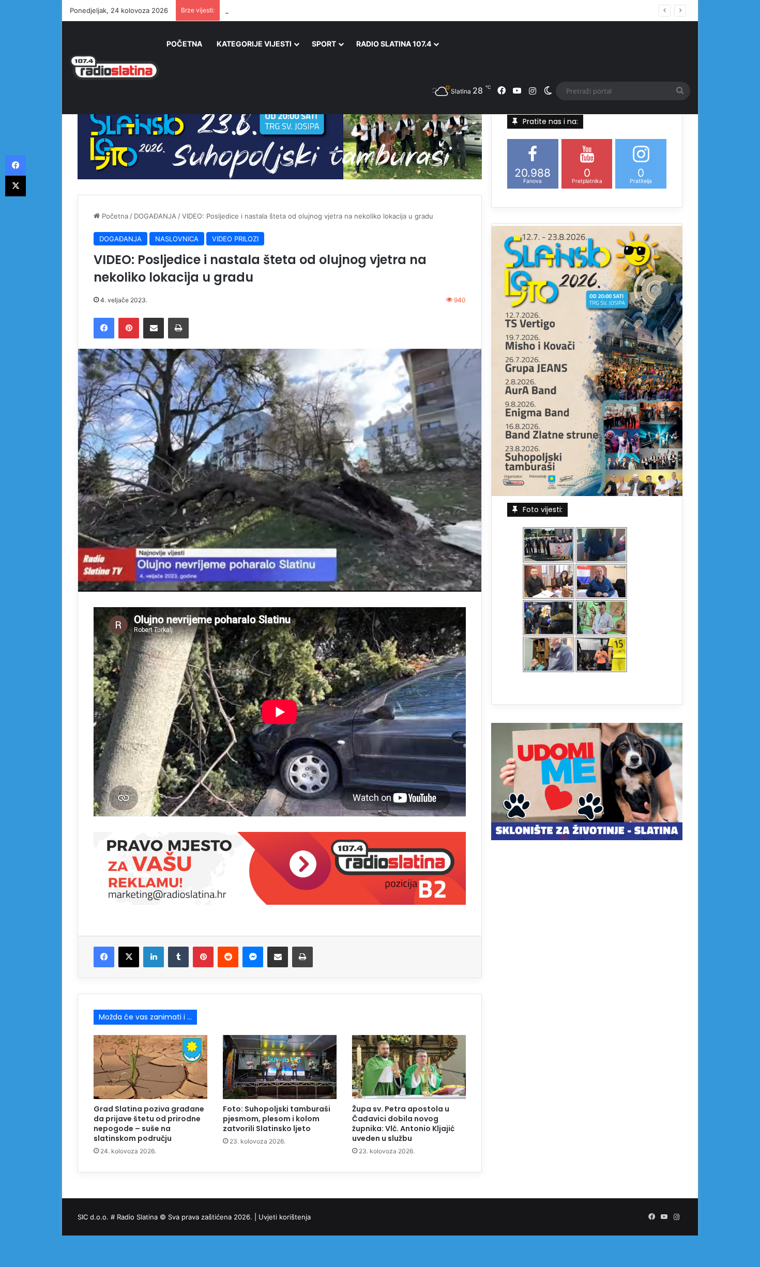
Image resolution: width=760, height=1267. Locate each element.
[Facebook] (104, 328)
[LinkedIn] (153, 957)
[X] (128, 957)
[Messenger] (252, 957)
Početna (114, 216)
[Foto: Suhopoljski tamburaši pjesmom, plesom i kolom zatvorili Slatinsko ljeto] (280, 1067)
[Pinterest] (128, 328)
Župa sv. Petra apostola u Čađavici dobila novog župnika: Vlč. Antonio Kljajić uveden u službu (375, 10)
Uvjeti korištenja (285, 1217)
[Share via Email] (153, 328)
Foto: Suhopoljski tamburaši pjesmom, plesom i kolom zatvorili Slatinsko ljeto (276, 1119)
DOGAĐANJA (155, 216)
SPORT (324, 43)
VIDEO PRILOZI (235, 239)
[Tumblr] (178, 957)
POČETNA (184, 43)
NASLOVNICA (177, 239)
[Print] (178, 328)
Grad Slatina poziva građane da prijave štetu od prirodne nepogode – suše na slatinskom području (149, 1124)
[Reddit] (228, 957)
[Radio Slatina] (114, 68)
